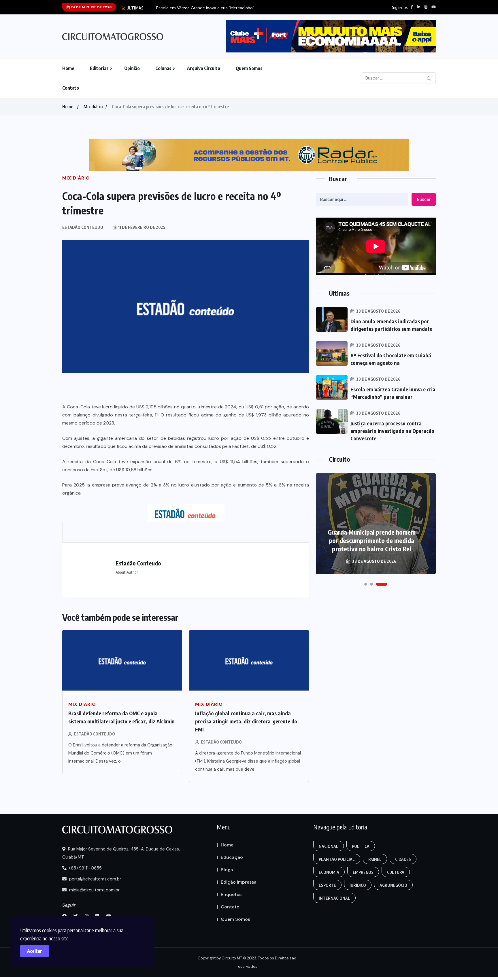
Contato (70, 88)
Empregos (363, 872)
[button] (365, 584)
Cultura (395, 872)
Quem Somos (249, 68)
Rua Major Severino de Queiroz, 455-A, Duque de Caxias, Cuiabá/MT (121, 853)
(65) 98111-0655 (85, 868)
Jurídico (358, 885)
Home (68, 68)
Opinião (132, 68)
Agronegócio (393, 885)
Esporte (327, 885)
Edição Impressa (238, 882)
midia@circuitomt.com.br (94, 890)
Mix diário (93, 107)
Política (360, 846)
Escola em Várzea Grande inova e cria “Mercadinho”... (206, 8)
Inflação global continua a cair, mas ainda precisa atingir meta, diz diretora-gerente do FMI (246, 721)
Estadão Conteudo (94, 733)
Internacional (334, 898)
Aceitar (34, 951)
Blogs (227, 870)
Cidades (403, 859)
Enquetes (231, 894)
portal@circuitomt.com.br (94, 879)
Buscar (424, 199)
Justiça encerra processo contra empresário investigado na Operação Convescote (392, 431)
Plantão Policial (337, 859)
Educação (232, 857)
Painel (375, 859)
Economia (329, 872)
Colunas (163, 68)
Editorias (99, 68)
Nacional (328, 846)
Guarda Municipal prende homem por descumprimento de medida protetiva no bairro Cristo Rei (372, 540)
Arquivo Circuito (203, 68)
